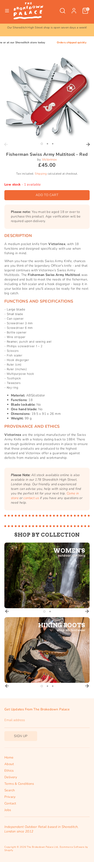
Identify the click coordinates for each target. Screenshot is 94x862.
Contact (10, 803)
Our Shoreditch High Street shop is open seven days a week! (47, 28)
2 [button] (47, 143)
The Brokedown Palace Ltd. (42, 847)
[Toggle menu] (7, 10)
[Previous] (6, 144)
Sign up (21, 736)
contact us (31, 498)
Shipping (41, 174)
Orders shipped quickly (62, 42)
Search (9, 790)
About (9, 764)
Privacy (10, 797)
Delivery (10, 777)
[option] (47, 28)
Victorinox (49, 159)
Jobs (7, 810)
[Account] (74, 8)
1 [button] (42, 144)
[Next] (88, 144)
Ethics (9, 770)
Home (9, 757)
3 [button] (52, 143)
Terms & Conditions (19, 783)
